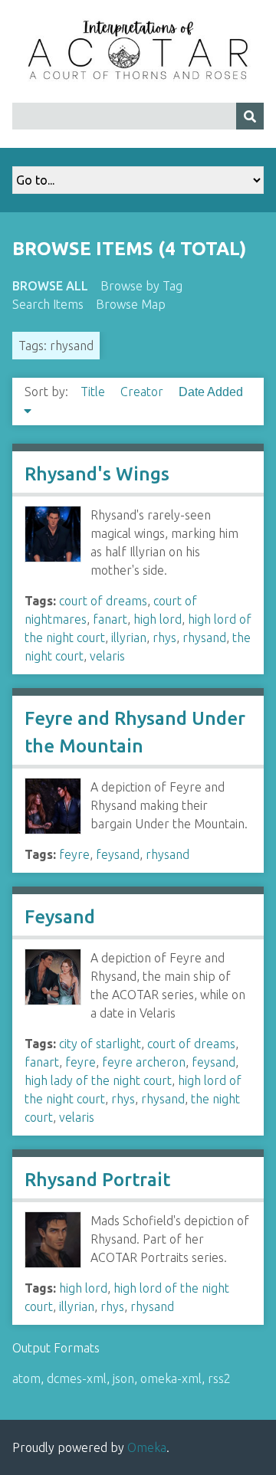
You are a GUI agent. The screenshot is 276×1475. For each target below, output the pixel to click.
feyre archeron (144, 1062)
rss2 (219, 1378)
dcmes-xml (77, 1378)
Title (94, 391)
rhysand (204, 637)
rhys (164, 637)
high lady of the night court (98, 1080)
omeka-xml (171, 1378)
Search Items (48, 304)
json (123, 1378)
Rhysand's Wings (97, 474)
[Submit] (250, 116)
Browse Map (131, 304)
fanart (110, 619)
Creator (143, 391)
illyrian (128, 637)
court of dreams (103, 601)
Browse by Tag (141, 286)
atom (26, 1378)
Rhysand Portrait (97, 1179)
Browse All (50, 286)
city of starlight (100, 1044)
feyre (74, 854)
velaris (107, 656)
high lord (157, 619)
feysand (118, 854)
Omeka (146, 1447)
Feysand (60, 916)
